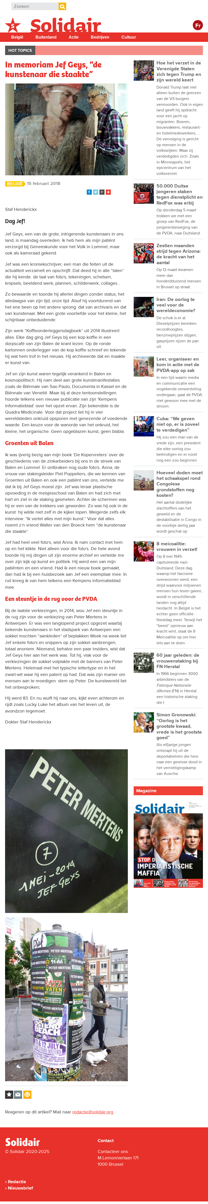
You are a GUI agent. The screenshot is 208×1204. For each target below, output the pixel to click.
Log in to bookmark (9, 1095)
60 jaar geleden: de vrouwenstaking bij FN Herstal (178, 661)
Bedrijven (100, 37)
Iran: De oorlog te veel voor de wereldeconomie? (176, 305)
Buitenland (46, 37)
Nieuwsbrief (20, 1188)
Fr (198, 25)
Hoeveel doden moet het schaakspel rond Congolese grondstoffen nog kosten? (180, 484)
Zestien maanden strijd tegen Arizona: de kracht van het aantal (179, 254)
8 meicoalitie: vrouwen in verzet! (177, 546)
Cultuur (129, 37)
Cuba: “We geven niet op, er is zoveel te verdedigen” (178, 424)
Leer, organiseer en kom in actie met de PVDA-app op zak (178, 365)
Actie (74, 37)
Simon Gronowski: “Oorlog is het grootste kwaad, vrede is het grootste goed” (179, 726)
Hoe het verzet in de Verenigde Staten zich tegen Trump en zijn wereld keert (179, 71)
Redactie (17, 1181)
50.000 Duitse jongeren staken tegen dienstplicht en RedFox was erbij (180, 194)
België (17, 37)
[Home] (27, 1145)
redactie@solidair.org (92, 1112)
